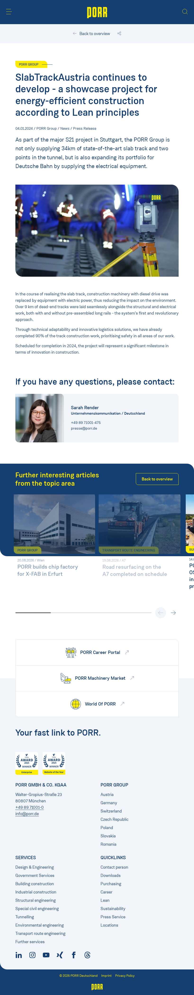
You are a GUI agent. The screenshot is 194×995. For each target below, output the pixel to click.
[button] (9, 11)
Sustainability (113, 908)
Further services (30, 941)
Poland (107, 827)
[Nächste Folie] (173, 612)
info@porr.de (27, 813)
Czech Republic (114, 819)
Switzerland (111, 811)
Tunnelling (24, 916)
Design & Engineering (34, 867)
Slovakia (108, 836)
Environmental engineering (39, 925)
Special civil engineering (37, 908)
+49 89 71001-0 (29, 807)
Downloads (111, 875)
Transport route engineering (40, 933)
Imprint (106, 976)
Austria (107, 794)
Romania (108, 844)
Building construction (34, 883)
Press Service (113, 916)
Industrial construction (35, 892)
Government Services (34, 875)
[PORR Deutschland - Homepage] (97, 12)
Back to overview (94, 33)
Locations (109, 925)
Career (106, 892)
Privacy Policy (125, 976)
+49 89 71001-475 (86, 422)
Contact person (114, 867)
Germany (109, 802)
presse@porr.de (84, 428)
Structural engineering (35, 900)
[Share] (119, 34)
